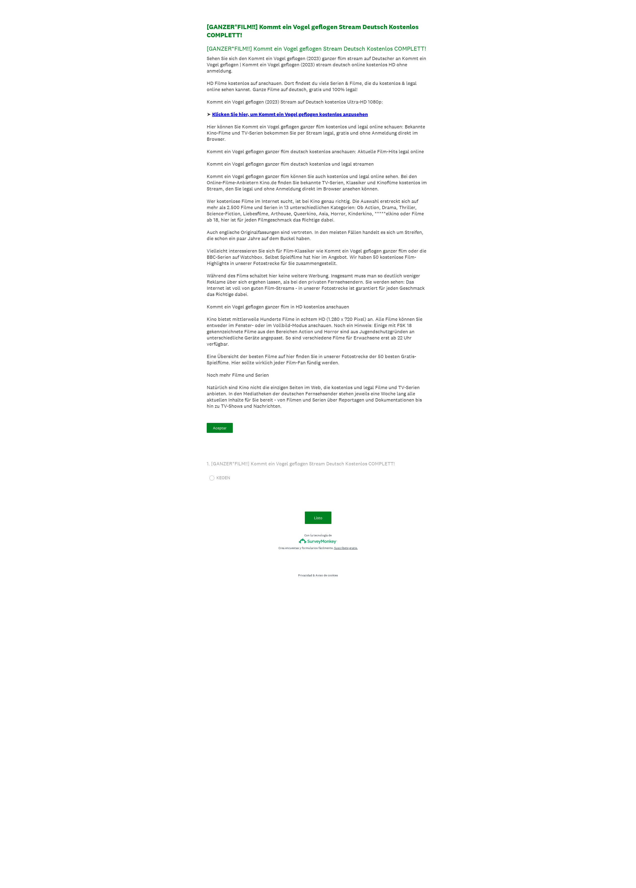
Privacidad (305, 575)
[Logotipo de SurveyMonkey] (318, 541)
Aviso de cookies (327, 575)
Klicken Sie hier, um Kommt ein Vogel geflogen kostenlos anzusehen (290, 114)
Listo (318, 518)
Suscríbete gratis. (346, 548)
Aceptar (220, 428)
